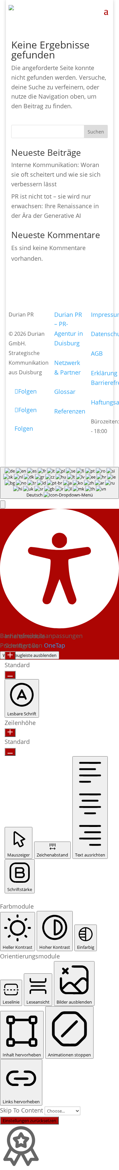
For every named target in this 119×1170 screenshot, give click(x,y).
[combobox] (59, 483)
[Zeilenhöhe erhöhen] (10, 732)
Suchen (96, 132)
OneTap (54, 645)
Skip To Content (22, 1110)
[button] (2, 504)
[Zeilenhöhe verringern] (10, 752)
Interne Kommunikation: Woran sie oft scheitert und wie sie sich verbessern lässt (55, 174)
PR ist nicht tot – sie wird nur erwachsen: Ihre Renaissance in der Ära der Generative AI (55, 206)
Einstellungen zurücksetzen (29, 1121)
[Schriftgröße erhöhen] (10, 655)
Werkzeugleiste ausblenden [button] (30, 655)
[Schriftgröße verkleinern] (10, 675)
